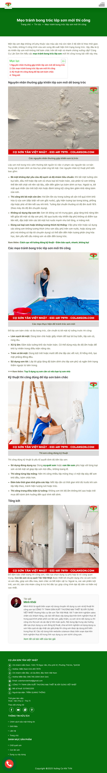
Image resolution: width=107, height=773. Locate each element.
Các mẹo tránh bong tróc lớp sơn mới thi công (33, 68)
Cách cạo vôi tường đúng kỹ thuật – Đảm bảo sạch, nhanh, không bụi (54, 242)
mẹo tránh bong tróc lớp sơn (47, 53)
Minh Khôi (30, 602)
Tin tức (37, 24)
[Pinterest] (31, 709)
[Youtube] (18, 709)
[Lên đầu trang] (101, 766)
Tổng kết (16, 75)
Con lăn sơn (15, 750)
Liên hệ (13, 731)
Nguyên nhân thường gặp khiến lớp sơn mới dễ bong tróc (38, 65)
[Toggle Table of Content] (62, 61)
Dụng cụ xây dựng (18, 754)
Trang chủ (26, 24)
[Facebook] (11, 709)
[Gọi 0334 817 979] (9, 764)
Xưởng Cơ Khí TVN (63, 768)
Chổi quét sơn (16, 745)
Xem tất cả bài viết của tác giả (39, 639)
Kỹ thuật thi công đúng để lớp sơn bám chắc (33, 72)
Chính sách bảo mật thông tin (22, 722)
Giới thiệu (14, 726)
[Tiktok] (25, 709)
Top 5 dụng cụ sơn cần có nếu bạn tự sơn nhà (47, 371)
